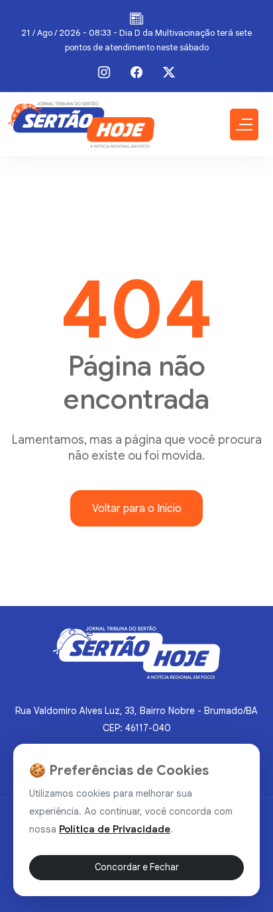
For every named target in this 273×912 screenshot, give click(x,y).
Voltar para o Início (137, 508)
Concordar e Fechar (137, 867)
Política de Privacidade (114, 829)
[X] (169, 72)
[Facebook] (136, 72)
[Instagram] (104, 72)
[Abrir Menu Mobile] (244, 124)
